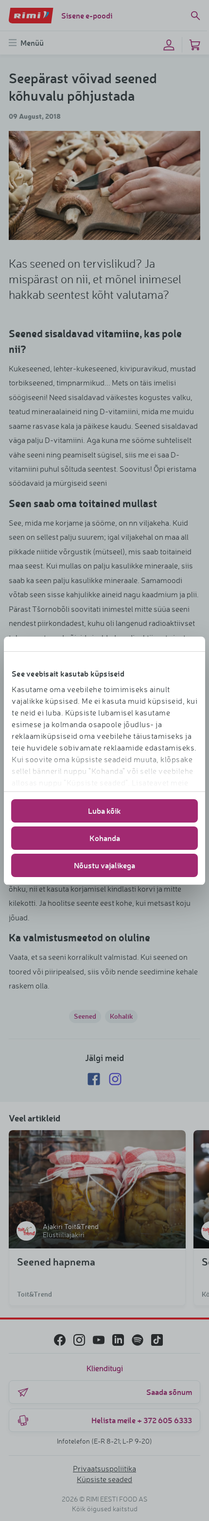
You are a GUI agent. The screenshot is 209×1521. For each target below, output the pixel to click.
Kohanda (104, 838)
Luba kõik (104, 811)
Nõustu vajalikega (104, 865)
